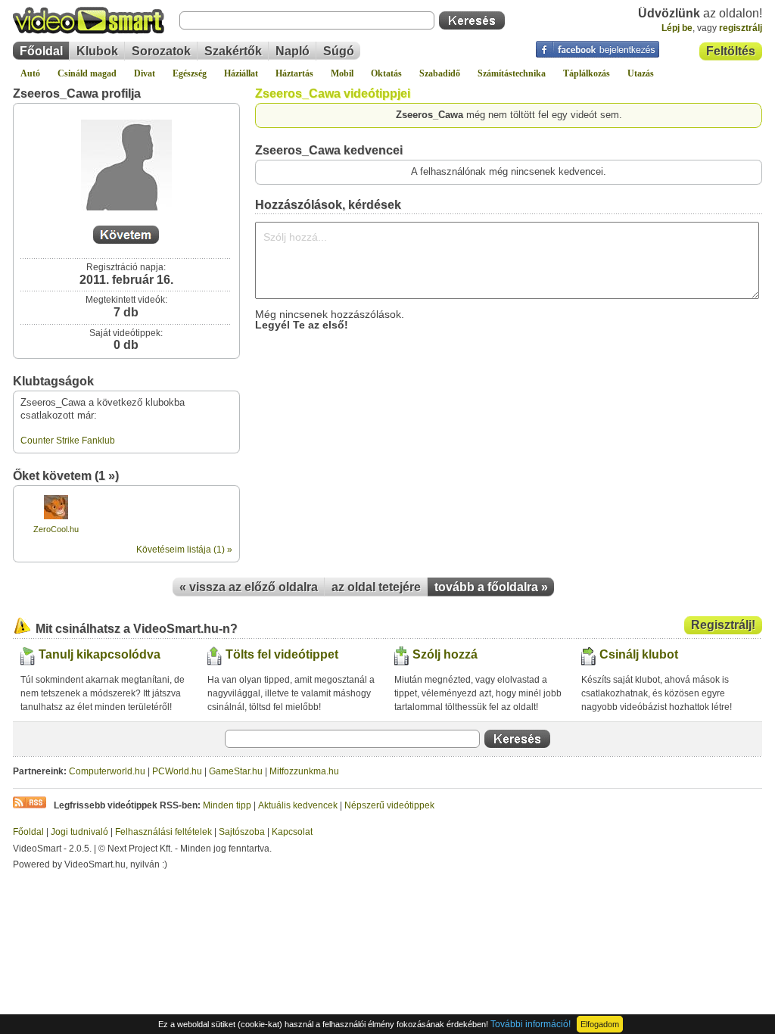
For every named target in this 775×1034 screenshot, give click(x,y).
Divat (144, 73)
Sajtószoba (242, 832)
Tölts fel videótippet (282, 654)
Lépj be (677, 28)
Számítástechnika (512, 73)
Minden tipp (227, 805)
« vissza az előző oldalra (248, 587)
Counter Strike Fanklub (67, 440)
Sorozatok (161, 51)
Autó (30, 73)
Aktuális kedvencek (298, 805)
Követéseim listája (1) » (184, 549)
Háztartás (294, 73)
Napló (292, 51)
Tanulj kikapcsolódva (99, 654)
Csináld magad (87, 73)
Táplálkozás (586, 73)
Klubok (97, 51)
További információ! (530, 1024)
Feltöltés (730, 51)
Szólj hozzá (445, 654)
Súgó (338, 51)
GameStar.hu (236, 771)
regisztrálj (740, 28)
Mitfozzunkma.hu (304, 771)
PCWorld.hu (177, 771)
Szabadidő (439, 73)
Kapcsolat (292, 832)
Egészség (190, 73)
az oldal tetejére (376, 587)
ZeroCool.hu (56, 529)
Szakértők (233, 51)
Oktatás (386, 73)
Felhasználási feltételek (163, 832)
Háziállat (241, 73)
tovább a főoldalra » (491, 587)
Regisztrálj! (723, 624)
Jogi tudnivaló (79, 832)
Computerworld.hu (107, 771)
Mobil (342, 73)
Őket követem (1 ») (66, 475)
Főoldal (41, 51)
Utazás (640, 73)
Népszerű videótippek (389, 805)
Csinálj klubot (638, 654)
